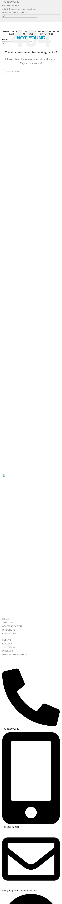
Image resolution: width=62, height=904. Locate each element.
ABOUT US (7, 622)
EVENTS (6, 640)
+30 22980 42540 (10, 1)
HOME (5, 619)
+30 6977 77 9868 (10, 5)
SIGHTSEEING (9, 647)
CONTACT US (9, 633)
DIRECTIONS (8, 629)
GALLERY (7, 643)
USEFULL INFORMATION (14, 12)
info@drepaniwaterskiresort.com (19, 9)
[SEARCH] (56, 71)
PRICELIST (7, 651)
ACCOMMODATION (12, 626)
